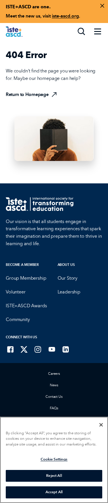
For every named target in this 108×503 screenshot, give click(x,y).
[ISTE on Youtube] (51, 349)
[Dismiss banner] (102, 5)
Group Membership (26, 278)
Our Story (68, 278)
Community (18, 319)
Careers (54, 374)
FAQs (54, 408)
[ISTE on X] (24, 349)
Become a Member (22, 265)
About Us (66, 265)
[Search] (81, 31)
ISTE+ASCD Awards (26, 305)
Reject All (54, 475)
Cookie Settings (54, 459)
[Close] (101, 424)
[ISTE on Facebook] (10, 349)
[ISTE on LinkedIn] (65, 349)
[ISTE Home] (14, 31)
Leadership (69, 292)
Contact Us (54, 397)
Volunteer (16, 292)
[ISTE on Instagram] (38, 349)
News (54, 385)
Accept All (54, 492)
